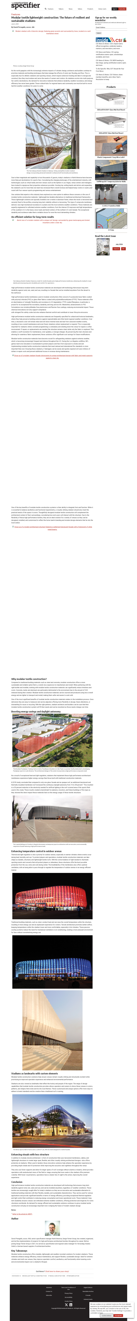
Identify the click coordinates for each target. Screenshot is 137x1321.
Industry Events (88, 1299)
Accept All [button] (118, 1315)
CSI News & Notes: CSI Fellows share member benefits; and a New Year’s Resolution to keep (109, 77)
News (71, 9)
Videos (80, 9)
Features (50, 9)
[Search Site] (45, 9)
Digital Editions (88, 1287)
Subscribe (122, 9)
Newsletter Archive (88, 1291)
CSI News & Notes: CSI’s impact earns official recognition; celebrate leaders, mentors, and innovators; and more (109, 46)
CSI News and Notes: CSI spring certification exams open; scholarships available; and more (109, 54)
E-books (88, 1295)
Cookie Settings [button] (106, 1315)
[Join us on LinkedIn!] (70, 1304)
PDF (123, 249)
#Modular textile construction (34, 1276)
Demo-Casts (102, 9)
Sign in (115, 9)
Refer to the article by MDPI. (22, 1214)
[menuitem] (50, 9)
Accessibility (68, 1297)
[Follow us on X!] (66, 1304)
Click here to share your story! (57, 1271)
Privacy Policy (68, 1293)
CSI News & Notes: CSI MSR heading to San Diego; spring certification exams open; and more (111, 62)
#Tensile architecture (56, 1276)
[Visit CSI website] (111, 40)
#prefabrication (73, 1276)
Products (90, 9)
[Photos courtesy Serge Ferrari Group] (52, 47)
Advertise (49, 1287)
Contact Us (49, 1291)
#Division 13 (16, 1276)
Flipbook (116, 249)
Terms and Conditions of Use (68, 1288)
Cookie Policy (68, 1301)
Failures (61, 9)
